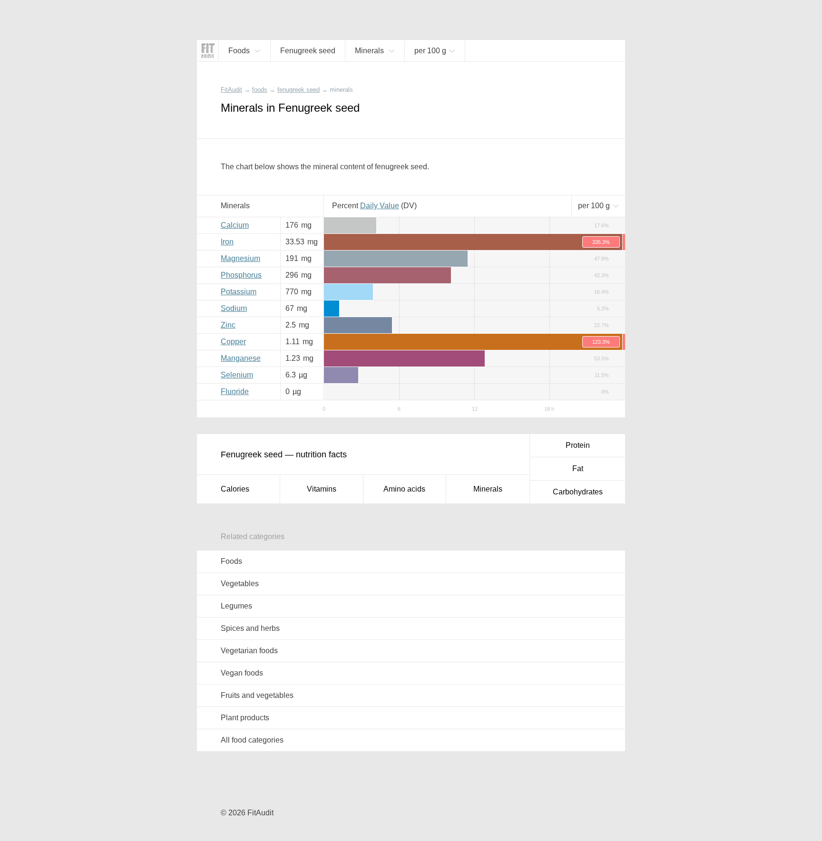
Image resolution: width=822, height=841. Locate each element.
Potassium (238, 292)
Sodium (234, 308)
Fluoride (235, 391)
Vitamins (321, 489)
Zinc (228, 325)
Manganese (241, 358)
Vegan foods (242, 673)
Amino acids (404, 489)
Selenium (237, 375)
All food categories (252, 740)
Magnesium (240, 258)
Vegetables (240, 584)
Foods (231, 561)
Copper (233, 342)
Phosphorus (241, 275)
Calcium (235, 225)
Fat (577, 468)
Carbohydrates (578, 492)
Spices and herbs (250, 628)
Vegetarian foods (249, 651)
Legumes (236, 606)
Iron (227, 242)
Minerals (487, 489)
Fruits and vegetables (257, 695)
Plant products (245, 718)
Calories (235, 489)
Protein (578, 445)
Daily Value (379, 206)
